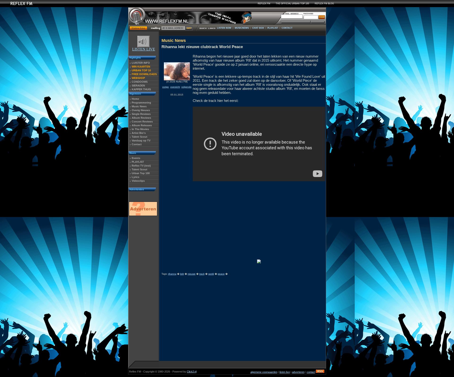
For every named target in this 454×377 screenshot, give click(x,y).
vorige (165, 87)
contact (311, 372)
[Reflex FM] (17, 6)
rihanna (172, 274)
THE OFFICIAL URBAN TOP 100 (292, 3)
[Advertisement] (143, 290)
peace (221, 274)
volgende (186, 87)
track (202, 274)
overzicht (175, 87)
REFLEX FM (264, 3)
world (211, 274)
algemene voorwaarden (263, 372)
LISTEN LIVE (143, 49)
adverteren (298, 372)
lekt (182, 274)
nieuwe (192, 274)
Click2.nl (191, 371)
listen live (284, 372)
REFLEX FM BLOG (324, 3)
